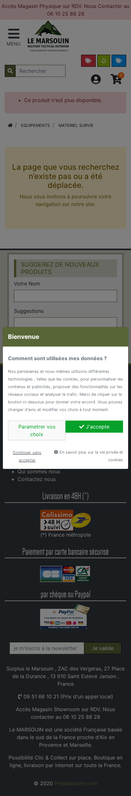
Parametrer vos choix (36, 430)
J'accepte (96, 426)
